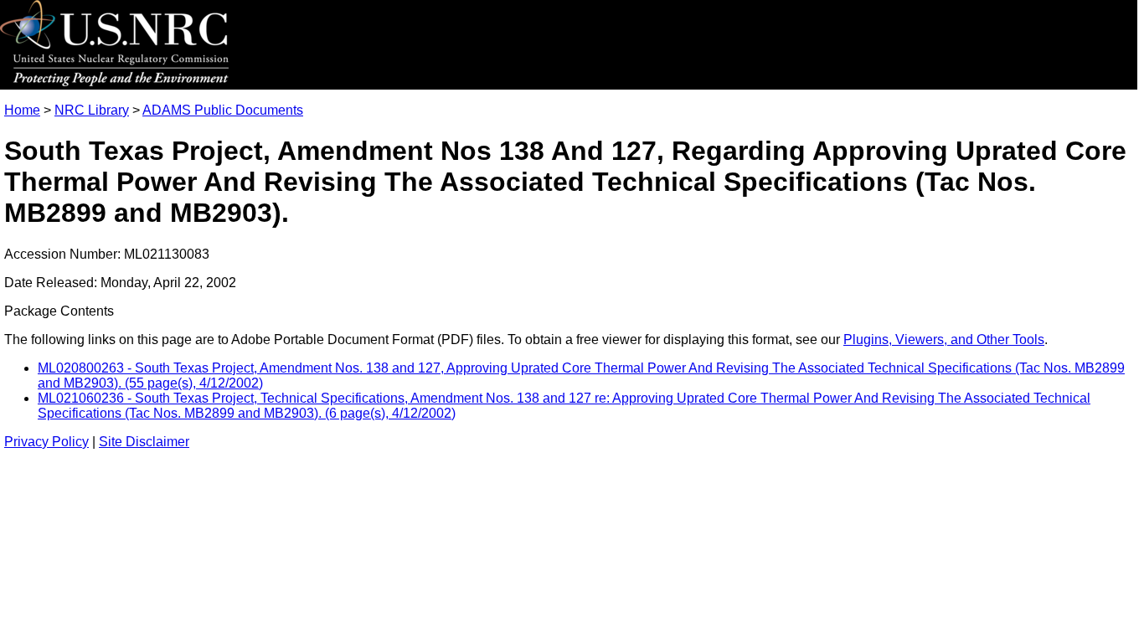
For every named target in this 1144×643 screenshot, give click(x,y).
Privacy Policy (46, 442)
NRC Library (91, 110)
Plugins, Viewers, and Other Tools (943, 339)
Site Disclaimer (144, 442)
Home (22, 110)
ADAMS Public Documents (222, 110)
